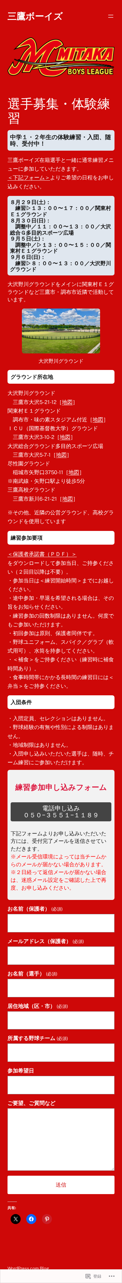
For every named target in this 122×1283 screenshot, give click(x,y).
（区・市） (38, 1006)
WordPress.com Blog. (29, 1268)
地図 (67, 402)
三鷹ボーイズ (35, 16)
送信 (61, 1185)
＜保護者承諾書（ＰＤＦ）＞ (42, 554)
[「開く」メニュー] (110, 16)
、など (31, 1103)
